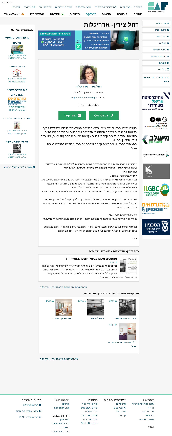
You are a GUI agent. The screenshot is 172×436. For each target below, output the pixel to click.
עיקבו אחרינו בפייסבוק (27, 411)
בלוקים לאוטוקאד (60, 423)
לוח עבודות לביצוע (107, 7)
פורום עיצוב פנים (89, 407)
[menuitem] (136, 7)
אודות (151, 407)
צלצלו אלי (101, 115)
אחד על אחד (45, 7)
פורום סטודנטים (89, 415)
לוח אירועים (29, 7)
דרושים (16, 7)
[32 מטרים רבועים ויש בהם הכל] (127, 331)
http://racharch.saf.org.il (84, 97)
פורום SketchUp (89, 423)
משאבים (65, 427)
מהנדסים (161, 36)
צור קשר (70, 115)
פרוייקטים (125, 7)
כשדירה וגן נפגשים (62, 318)
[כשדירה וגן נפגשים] (63, 307)
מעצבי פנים (160, 29)
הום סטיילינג (91, 411)
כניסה (4, 2)
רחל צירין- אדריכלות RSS (156, 79)
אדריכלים (161, 23)
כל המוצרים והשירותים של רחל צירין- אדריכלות (63, 287)
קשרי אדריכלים (83, 7)
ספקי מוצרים (159, 49)
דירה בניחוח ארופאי (125, 318)
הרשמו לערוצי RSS (28, 417)
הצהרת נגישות (146, 419)
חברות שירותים (158, 56)
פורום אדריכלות (90, 403)
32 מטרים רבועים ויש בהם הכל (122, 344)
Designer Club (61, 407)
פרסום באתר (147, 411)
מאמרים (138, 7)
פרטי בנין (64, 419)
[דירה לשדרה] (95, 307)
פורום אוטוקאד (90, 419)
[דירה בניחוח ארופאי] (127, 307)
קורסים (65, 403)
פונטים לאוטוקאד (60, 431)
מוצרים (162, 62)
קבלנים (162, 43)
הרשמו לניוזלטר (30, 405)
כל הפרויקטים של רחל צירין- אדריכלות (59, 359)
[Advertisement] (17, 335)
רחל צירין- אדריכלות (89, 86)
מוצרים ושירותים (63, 7)
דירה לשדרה (97, 318)
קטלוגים (162, 69)
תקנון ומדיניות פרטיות (143, 403)
